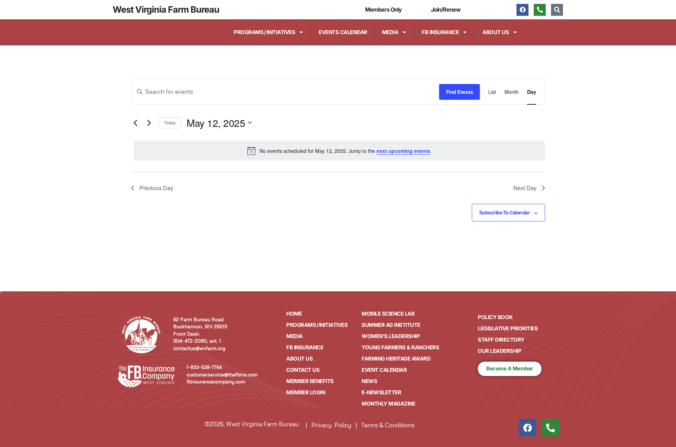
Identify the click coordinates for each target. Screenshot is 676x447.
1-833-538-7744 (204, 367)
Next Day (525, 188)
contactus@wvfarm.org (199, 348)
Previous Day (156, 188)
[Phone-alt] (540, 10)
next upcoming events (403, 150)
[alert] (339, 151)
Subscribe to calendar (504, 212)
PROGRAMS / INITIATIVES (264, 32)
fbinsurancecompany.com (216, 381)
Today (170, 122)
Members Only (383, 9)
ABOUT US (495, 32)
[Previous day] (135, 122)
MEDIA (390, 32)
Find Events (459, 91)
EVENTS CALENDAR (343, 32)
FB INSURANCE (440, 32)
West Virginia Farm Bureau (166, 9)
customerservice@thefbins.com (222, 374)
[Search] (557, 10)
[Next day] (149, 122)
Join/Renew (446, 9)
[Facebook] (522, 10)
